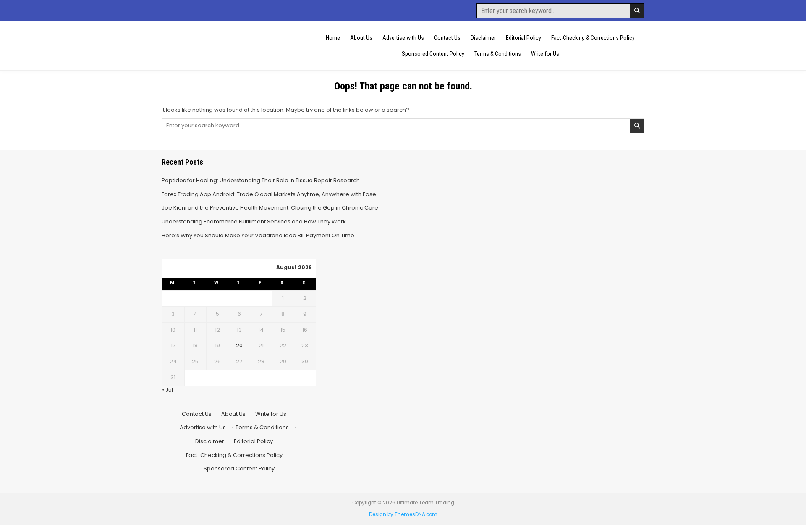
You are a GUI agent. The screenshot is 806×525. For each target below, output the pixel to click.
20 (239, 345)
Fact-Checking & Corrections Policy (593, 37)
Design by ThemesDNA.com (403, 514)
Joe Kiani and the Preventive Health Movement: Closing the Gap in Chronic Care (270, 208)
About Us (361, 37)
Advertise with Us (403, 37)
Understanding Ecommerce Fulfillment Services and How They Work (254, 222)
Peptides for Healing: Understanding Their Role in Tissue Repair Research (261, 180)
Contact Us (447, 37)
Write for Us (545, 53)
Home (333, 37)
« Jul (167, 390)
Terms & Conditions (497, 53)
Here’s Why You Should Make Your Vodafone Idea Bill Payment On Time (258, 235)
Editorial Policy (523, 37)
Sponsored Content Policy (433, 53)
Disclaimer (483, 37)
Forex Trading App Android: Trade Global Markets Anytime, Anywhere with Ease (269, 194)
